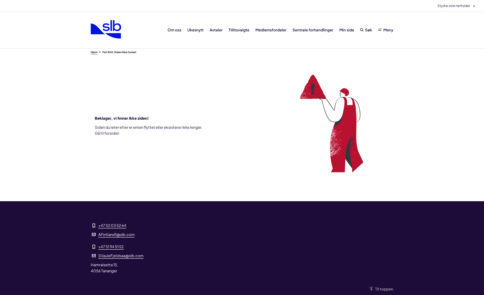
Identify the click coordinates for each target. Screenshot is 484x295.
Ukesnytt (195, 29)
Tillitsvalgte (239, 29)
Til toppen (384, 288)
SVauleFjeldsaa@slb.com (120, 255)
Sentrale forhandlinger (312, 29)
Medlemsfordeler (270, 29)
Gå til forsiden (107, 133)
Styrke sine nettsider (454, 5)
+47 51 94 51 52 (111, 246)
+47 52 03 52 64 (112, 225)
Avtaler (216, 29)
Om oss (174, 29)
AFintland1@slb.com (116, 234)
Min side (346, 29)
